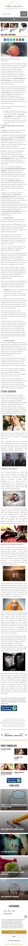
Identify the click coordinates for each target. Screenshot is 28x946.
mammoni (4, 723)
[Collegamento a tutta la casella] (5, 28)
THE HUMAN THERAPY (6, 749)
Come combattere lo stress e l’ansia (12, 829)
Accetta (14, 932)
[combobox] (10, 14)
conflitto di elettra (20, 719)
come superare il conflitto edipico (9, 719)
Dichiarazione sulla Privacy (17, 944)
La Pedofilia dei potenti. (18, 758)
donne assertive (22, 720)
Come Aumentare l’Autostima (10, 896)
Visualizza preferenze (14, 940)
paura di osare (18, 725)
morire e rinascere (16, 723)
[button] (26, 916)
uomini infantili (10, 726)
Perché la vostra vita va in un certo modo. (6, 773)
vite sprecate (21, 726)
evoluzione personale (19, 722)
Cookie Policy (7, 944)
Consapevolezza (8, 913)
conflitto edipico (5, 720)
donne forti (4, 722)
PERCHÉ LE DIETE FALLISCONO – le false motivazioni (12, 873)
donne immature (10, 722)
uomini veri (15, 726)
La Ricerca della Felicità (8, 852)
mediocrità (9, 723)
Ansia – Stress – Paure (9, 911)
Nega (14, 936)
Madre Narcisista (19, 772)
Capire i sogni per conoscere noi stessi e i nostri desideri (14, 806)
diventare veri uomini (13, 720)
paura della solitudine (10, 725)
